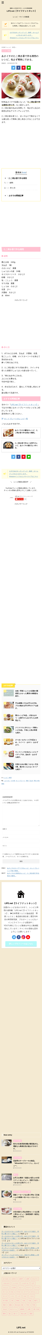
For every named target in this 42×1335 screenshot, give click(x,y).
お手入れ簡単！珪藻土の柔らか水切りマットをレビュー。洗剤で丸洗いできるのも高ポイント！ (26, 1180)
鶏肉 (31, 1313)
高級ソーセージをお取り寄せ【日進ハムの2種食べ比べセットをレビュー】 (26, 1197)
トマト (12, 1296)
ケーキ (37, 1287)
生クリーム (13, 1309)
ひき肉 (13, 780)
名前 (5, 829)
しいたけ (15, 1283)
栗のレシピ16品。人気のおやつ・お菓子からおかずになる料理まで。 (26, 717)
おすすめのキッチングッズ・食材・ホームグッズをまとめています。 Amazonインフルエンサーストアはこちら (23, 473)
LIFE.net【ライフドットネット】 (24, 405)
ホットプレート (20, 780)
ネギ (25, 1296)
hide (24, 172)
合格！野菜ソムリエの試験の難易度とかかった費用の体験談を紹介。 (26, 693)
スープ (26, 1292)
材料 (10, 183)
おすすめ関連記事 (15, 195)
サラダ (18, 1292)
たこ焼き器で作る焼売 (17, 178)
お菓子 (21, 1279)
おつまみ (5, 1279)
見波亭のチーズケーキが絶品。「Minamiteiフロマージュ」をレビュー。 (26, 1163)
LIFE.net (21, 1327)
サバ (4, 1292)
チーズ (5, 1296)
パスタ (32, 1296)
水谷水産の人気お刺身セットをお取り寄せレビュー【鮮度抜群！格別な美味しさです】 (26, 1214)
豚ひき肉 (36, 780)
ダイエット (34, 1292)
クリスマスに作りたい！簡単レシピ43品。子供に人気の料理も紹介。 (26, 730)
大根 (23, 1300)
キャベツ (29, 1287)
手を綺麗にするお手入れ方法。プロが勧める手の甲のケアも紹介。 (26, 705)
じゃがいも (25, 1283)
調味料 (22, 1309)
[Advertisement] (21, 146)
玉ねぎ (31, 780)
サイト (5, 846)
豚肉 (3, 783)
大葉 (29, 1300)
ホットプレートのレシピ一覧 (16, 419)
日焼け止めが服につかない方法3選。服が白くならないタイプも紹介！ (26, 766)
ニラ (19, 1296)
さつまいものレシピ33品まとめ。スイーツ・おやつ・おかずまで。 (26, 742)
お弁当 (14, 1279)
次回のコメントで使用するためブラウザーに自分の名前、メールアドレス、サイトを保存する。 (21, 855)
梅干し (36, 1300)
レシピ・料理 (8, 777)
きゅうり (35, 1279)
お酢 (27, 1279)
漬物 (10, 1305)
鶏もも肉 (23, 1313)
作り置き (5, 1300)
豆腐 (29, 1309)
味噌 (17, 1300)
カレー (21, 1287)
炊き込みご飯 (19, 1305)
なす (33, 1283)
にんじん (5, 1287)
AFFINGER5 (30, 1332)
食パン (16, 1313)
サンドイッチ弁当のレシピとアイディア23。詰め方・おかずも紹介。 (26, 754)
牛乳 (27, 1305)
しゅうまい (7, 780)
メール (5, 837)
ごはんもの (6, 1283)
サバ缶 (11, 1292)
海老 (27, 780)
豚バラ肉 (36, 1309)
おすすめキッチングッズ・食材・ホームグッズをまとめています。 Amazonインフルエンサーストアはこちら (24, 35)
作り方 (11, 188)
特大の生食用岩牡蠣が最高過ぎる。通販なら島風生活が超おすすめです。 (26, 1146)
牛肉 (33, 1305)
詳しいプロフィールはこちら (21, 944)
